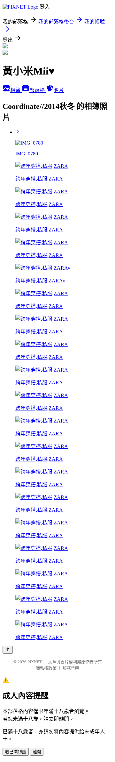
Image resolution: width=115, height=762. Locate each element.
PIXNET (34, 661)
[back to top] (8, 650)
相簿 (16, 90)
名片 (59, 90)
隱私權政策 (46, 668)
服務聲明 (71, 668)
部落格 (37, 90)
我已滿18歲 (15, 752)
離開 (37, 752)
